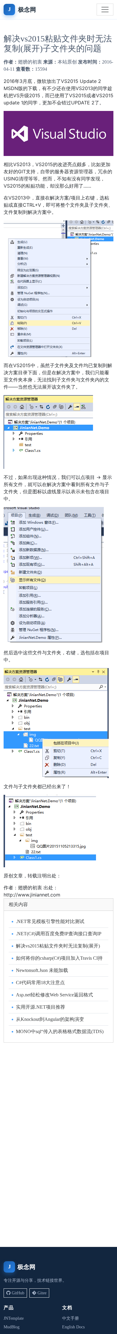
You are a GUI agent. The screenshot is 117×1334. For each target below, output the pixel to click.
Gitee (42, 1293)
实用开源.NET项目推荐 (40, 1007)
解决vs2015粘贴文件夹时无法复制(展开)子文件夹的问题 (58, 946)
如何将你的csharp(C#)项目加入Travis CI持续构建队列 (59, 959)
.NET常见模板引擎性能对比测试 (50, 921)
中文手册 (70, 1318)
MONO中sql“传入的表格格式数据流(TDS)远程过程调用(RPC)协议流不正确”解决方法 (60, 1032)
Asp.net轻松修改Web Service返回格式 (54, 994)
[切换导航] (105, 10)
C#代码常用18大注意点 (40, 982)
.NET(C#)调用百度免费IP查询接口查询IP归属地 (58, 934)
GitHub (18, 1293)
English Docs (73, 1327)
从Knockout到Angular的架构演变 (50, 1019)
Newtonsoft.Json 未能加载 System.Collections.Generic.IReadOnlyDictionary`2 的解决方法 (59, 971)
